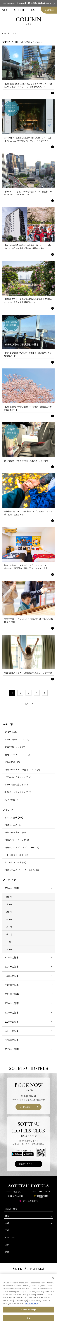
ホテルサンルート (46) (15, 862)
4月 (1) (9, 926)
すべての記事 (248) (14, 817)
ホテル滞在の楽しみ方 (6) (17, 784)
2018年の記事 (12, 1021)
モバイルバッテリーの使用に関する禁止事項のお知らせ (27, 3)
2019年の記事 (12, 1012)
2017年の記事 (12, 1031)
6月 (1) (9, 911)
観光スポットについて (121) (18, 754)
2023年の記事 (12, 976)
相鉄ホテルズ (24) (13, 824)
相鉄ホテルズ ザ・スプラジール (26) (22, 847)
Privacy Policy (31, 1303)
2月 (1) (9, 941)
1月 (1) (9, 949)
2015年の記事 (12, 1049)
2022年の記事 (12, 985)
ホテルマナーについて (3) (17, 739)
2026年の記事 (12, 888)
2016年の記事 (12, 1040)
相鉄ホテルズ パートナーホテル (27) (22, 869)
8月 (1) (9, 896)
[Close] (53, 1278)
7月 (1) (9, 904)
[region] (28, 1298)
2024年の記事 (12, 966)
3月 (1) (9, 934)
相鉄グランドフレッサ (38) (17, 839)
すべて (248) (11, 732)
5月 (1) (9, 919)
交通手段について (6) (15, 747)
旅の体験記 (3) (11, 799)
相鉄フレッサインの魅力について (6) (22, 769)
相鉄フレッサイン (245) (15, 832)
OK (28, 1317)
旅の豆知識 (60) (12, 762)
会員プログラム (25, 1163)
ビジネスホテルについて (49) (18, 777)
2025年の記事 (12, 957)
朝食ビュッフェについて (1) (18, 792)
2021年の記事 (12, 994)
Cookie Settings (28, 1309)
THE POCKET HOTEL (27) (17, 854)
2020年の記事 (12, 1003)
